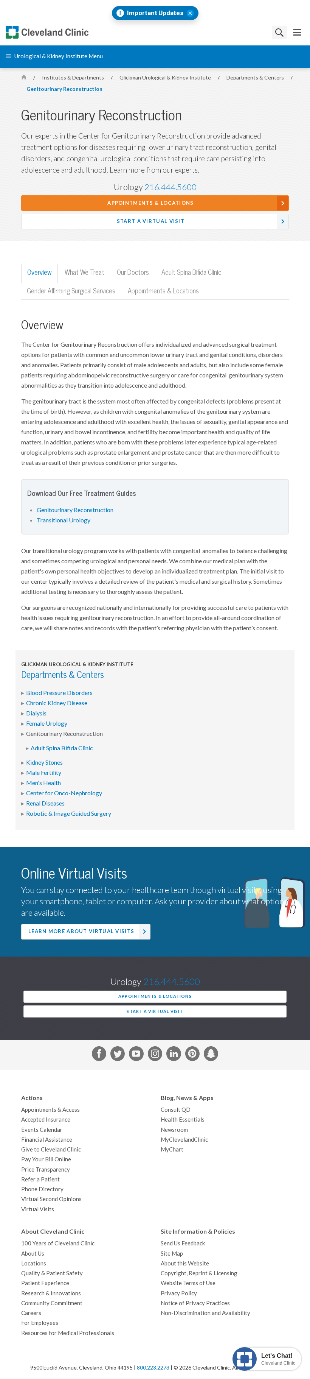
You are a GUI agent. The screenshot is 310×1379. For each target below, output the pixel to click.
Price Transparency (45, 1169)
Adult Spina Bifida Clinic (62, 748)
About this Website (185, 1263)
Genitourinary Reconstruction (64, 89)
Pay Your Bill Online (46, 1159)
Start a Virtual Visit (150, 221)
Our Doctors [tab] (133, 272)
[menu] (297, 32)
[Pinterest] (192, 1055)
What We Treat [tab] (84, 272)
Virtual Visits (37, 1209)
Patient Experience (45, 1283)
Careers (31, 1313)
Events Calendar (41, 1129)
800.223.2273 (153, 1367)
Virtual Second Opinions (51, 1199)
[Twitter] (117, 1055)
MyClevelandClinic (184, 1139)
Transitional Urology (63, 520)
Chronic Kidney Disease (56, 703)
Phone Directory (42, 1189)
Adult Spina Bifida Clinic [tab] (191, 272)
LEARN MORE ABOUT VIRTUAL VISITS (81, 931)
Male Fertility (43, 772)
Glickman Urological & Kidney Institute (165, 77)
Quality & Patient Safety (52, 1273)
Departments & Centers (255, 77)
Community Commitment (51, 1303)
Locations (33, 1263)
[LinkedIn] (173, 1055)
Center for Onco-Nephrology (64, 793)
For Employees (39, 1322)
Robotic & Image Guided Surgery (68, 813)
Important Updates (155, 13)
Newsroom (174, 1129)
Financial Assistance (46, 1139)
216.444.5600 (170, 187)
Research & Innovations (51, 1293)
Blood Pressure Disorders (59, 693)
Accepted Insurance (45, 1119)
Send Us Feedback (183, 1243)
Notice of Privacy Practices (195, 1303)
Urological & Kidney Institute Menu (58, 56)
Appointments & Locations (150, 203)
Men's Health (43, 783)
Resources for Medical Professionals (67, 1333)
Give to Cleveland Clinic (51, 1149)
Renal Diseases (45, 803)
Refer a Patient (40, 1179)
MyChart (172, 1149)
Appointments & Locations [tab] (163, 291)
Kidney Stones (44, 762)
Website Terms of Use (188, 1283)
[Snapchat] (211, 1055)
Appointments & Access (50, 1109)
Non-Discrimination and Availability (205, 1313)
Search (279, 32)
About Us (32, 1253)
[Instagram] (155, 1055)
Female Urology (46, 723)
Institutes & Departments (73, 77)
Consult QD (176, 1109)
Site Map (172, 1253)
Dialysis (36, 713)
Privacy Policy (179, 1293)
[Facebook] (99, 1055)
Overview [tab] (39, 272)
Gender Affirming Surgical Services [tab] (71, 291)
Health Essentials (183, 1119)
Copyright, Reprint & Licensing (199, 1273)
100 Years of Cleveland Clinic (58, 1243)
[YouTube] (136, 1055)
